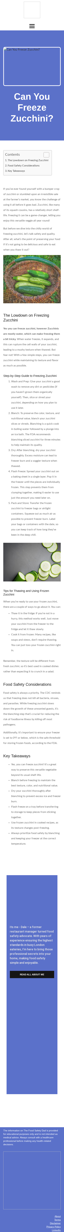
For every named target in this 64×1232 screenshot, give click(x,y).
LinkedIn (56, 1230)
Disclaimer (55, 1223)
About (58, 1216)
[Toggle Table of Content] (44, 155)
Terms (57, 1219)
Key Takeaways (16, 171)
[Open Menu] (32, 26)
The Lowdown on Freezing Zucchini (28, 160)
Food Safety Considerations (24, 165)
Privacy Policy (53, 1226)
